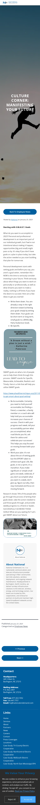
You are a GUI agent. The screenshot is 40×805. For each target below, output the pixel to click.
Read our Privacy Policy (24, 791)
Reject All (12, 799)
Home (5, 718)
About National (20, 557)
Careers (6, 733)
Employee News (21, 626)
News (5, 730)
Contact (6, 736)
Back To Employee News (20, 212)
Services (6, 721)
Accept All (28, 799)
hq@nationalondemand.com (21, 703)
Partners (7, 727)
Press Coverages (10, 739)
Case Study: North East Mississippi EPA (19, 763)
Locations (7, 742)
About (5, 724)
